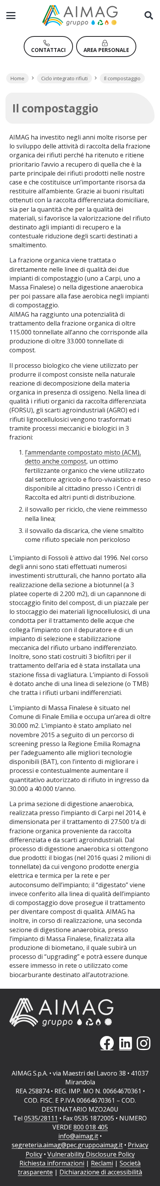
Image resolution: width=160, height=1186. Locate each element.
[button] (11, 15)
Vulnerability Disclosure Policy (91, 1154)
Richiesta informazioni (51, 1163)
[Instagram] (143, 1043)
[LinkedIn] (125, 1043)
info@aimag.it (78, 1136)
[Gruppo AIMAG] (80, 15)
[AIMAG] (80, 1012)
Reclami (102, 1163)
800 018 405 (90, 1127)
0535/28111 (41, 1118)
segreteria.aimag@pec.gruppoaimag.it (67, 1145)
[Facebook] (107, 1043)
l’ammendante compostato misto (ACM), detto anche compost (83, 456)
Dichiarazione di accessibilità (100, 1172)
